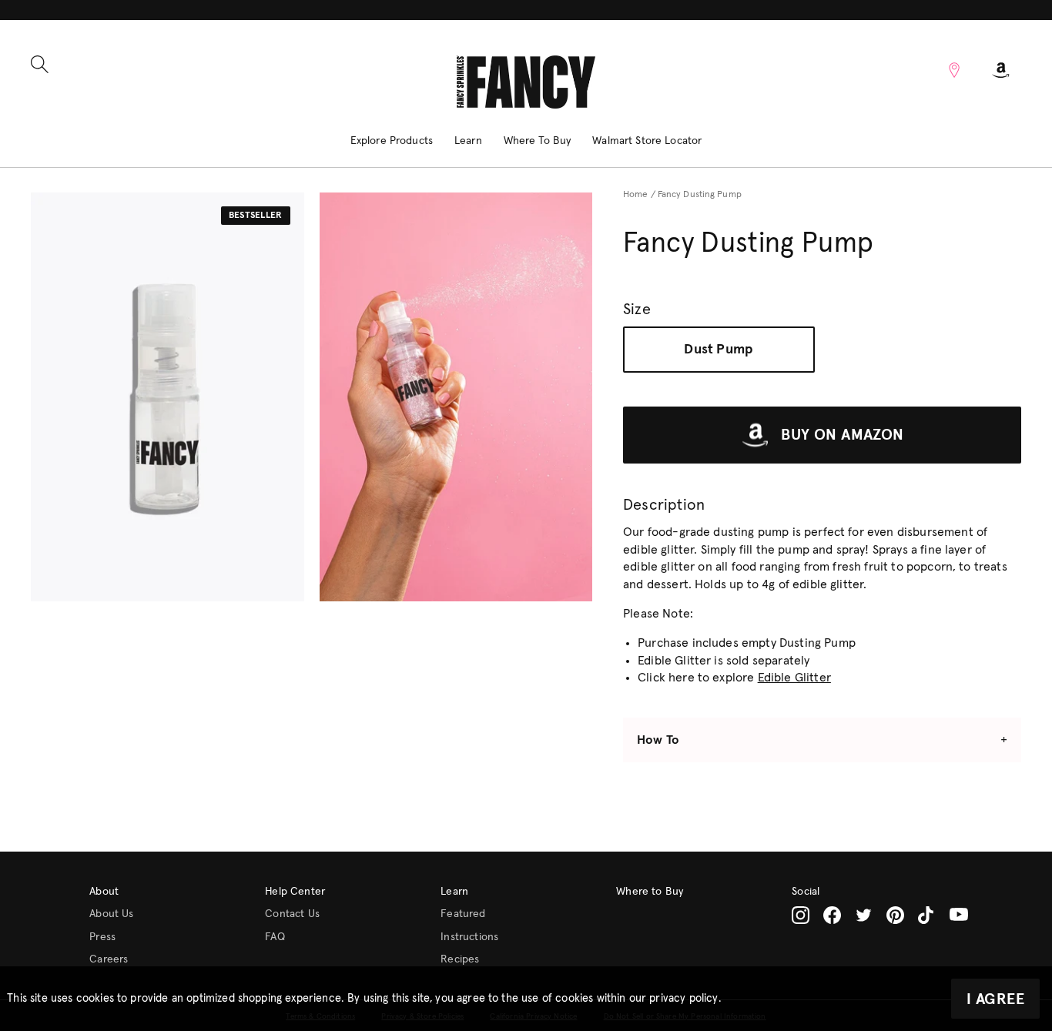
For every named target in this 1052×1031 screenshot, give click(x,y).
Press (102, 937)
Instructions (469, 937)
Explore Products (391, 141)
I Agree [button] (995, 999)
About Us (111, 914)
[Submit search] (40, 64)
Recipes (460, 959)
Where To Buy (537, 141)
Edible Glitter (794, 677)
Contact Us (292, 914)
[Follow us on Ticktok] (927, 915)
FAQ (274, 937)
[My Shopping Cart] (1001, 70)
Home (635, 194)
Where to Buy (649, 891)
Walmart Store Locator (647, 141)
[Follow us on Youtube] (959, 914)
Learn (468, 141)
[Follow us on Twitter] (864, 915)
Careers (108, 959)
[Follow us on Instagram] (800, 915)
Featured (463, 914)
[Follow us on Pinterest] (895, 915)
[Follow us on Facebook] (832, 915)
